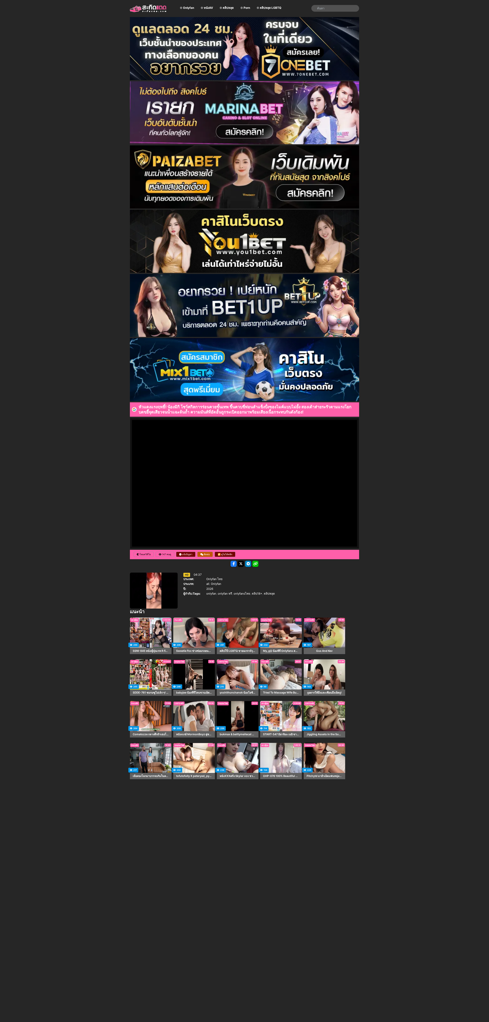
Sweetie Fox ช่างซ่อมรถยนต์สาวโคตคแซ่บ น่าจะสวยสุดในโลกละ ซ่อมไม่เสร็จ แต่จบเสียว (194, 650)
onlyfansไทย (242, 593)
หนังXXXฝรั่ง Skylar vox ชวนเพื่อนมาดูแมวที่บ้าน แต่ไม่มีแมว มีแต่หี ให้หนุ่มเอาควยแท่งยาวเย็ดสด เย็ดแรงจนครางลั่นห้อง (238, 776)
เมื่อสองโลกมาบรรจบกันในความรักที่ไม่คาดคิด (151, 776)
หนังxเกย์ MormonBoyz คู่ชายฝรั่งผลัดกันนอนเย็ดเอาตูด (194, 734)
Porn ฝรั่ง (178, 620)
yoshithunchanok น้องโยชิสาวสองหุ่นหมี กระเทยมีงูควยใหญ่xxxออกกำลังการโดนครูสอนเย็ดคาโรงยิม (238, 692)
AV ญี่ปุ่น (134, 620)
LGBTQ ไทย (222, 620)
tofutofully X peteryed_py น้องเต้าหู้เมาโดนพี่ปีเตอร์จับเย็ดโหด (194, 776)
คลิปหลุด (228, 8)
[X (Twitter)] (241, 564)
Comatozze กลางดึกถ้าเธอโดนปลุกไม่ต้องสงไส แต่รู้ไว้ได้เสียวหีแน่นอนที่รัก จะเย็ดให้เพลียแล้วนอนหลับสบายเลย (151, 734)
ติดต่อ (206, 554)
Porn (247, 8)
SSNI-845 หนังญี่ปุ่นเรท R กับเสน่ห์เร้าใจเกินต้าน (151, 650)
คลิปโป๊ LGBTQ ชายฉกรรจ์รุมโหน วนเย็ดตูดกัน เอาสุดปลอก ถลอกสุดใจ (238, 650)
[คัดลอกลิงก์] (255, 564)
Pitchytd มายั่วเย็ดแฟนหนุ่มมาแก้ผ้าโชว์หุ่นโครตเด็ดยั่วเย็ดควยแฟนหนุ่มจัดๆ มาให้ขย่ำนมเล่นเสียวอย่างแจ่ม (324, 776)
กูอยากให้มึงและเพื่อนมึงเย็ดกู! (324, 692)
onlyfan (211, 593)
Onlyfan (188, 8)
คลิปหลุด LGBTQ (270, 8)
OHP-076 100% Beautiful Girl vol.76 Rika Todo (281, 776)
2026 (209, 589)
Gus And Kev (324, 650)
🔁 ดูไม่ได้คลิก (225, 554)
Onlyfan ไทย (214, 579)
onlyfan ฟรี (225, 593)
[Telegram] (248, 564)
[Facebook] (234, 564)
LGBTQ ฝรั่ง (309, 620)
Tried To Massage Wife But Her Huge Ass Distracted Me (281, 692)
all (207, 584)
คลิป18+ (257, 593)
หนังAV (208, 8)
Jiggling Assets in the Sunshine (324, 734)
